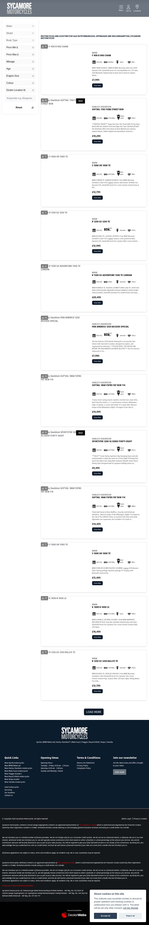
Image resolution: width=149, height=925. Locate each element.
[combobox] (20, 26)
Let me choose (130, 908)
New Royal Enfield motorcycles (17, 777)
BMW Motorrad (49, 742)
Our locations (10, 793)
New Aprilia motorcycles (14, 763)
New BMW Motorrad (13, 766)
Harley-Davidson (63, 742)
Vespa (103, 742)
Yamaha (110, 742)
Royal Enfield (94, 742)
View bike (97, 85)
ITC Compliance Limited (88, 825)
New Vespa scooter (12, 779)
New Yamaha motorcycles (15, 782)
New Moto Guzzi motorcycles (16, 771)
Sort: (45, 21)
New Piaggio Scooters (13, 774)
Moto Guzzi (76, 742)
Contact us (9, 795)
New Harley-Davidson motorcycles (18, 768)
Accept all (105, 916)
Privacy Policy (82, 766)
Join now (119, 772)
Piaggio (85, 742)
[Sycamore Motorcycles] (19, 8)
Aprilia (38, 742)
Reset (19, 107)
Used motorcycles (12, 787)
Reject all (130, 916)
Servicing (8, 790)
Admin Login (126, 819)
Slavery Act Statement (85, 763)
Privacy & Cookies (140, 819)
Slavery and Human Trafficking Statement (17, 886)
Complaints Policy (84, 768)
